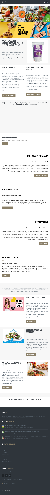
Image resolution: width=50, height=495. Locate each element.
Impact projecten (7, 208)
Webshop (4, 463)
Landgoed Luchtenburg (41, 175)
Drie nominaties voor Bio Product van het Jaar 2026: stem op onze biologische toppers (26, 436)
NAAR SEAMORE (30, 354)
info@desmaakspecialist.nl (9, 483)
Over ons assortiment (8, 95)
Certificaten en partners (7, 457)
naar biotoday (31, 321)
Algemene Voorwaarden (7, 461)
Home (3, 448)
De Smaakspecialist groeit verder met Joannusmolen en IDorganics (22, 431)
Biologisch (5, 275)
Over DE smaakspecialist (33, 94)
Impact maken (43, 243)
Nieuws (3, 450)
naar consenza (7, 387)
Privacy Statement (5, 459)
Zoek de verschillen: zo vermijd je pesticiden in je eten (18, 425)
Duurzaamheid (5, 452)
